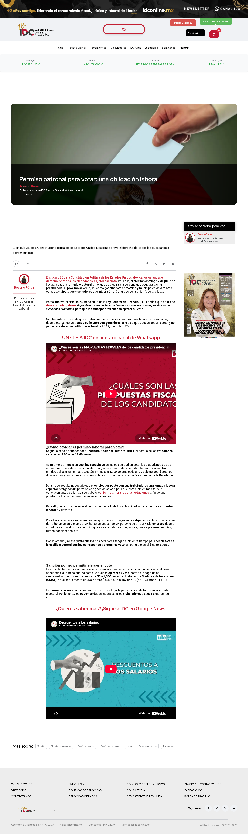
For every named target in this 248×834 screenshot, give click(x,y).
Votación (41, 746)
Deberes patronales (148, 746)
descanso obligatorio (61, 305)
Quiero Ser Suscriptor (216, 21)
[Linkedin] (233, 808)
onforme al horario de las (116, 492)
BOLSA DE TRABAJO (197, 796)
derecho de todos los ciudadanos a (70, 281)
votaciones (141, 492)
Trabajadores (168, 746)
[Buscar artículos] (124, 29)
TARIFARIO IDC (193, 790)
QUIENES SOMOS (21, 784)
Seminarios (194, 33)
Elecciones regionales (110, 746)
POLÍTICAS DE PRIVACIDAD (85, 790)
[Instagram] (216, 808)
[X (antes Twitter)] (225, 808)
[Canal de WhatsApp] (227, 9)
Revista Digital (77, 47)
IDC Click (135, 47)
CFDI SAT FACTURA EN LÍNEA (144, 796)
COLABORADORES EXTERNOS (146, 784)
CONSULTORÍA (136, 790)
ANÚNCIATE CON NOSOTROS (202, 784)
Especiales (151, 47)
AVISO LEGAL (77, 784)
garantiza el (156, 277)
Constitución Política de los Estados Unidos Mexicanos (109, 277)
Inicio (61, 47)
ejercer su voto (106, 281)
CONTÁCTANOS (21, 796)
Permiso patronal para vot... (206, 226)
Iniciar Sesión (182, 22)
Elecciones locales (85, 746)
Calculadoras (118, 47)
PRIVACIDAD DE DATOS (83, 796)
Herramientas (98, 47)
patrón (129, 746)
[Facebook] (208, 808)
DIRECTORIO (19, 790)
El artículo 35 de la (58, 277)
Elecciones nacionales (61, 746)
